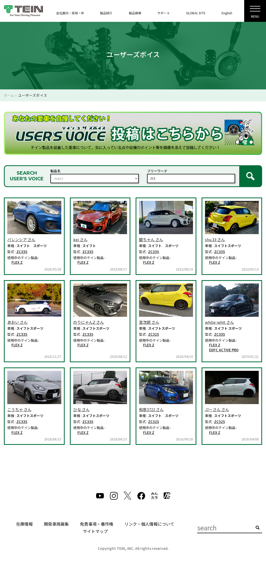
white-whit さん (219, 322)
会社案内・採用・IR (70, 13)
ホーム (9, 95)
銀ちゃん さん (151, 239)
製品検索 (135, 13)
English (227, 13)
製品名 (55, 171)
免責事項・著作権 (96, 524)
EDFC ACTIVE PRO (223, 350)
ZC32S (153, 334)
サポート (163, 13)
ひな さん (81, 409)
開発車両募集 (56, 524)
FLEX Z (17, 262)
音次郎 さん (149, 322)
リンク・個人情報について (149, 524)
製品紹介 (106, 13)
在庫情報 (24, 524)
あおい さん (17, 322)
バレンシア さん (21, 239)
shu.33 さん (215, 239)
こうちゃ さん (19, 409)
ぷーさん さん (217, 409)
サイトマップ (95, 531)
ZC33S (21, 251)
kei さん (80, 239)
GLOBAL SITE (195, 13)
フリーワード (157, 171)
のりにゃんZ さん (88, 322)
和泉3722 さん (151, 409)
